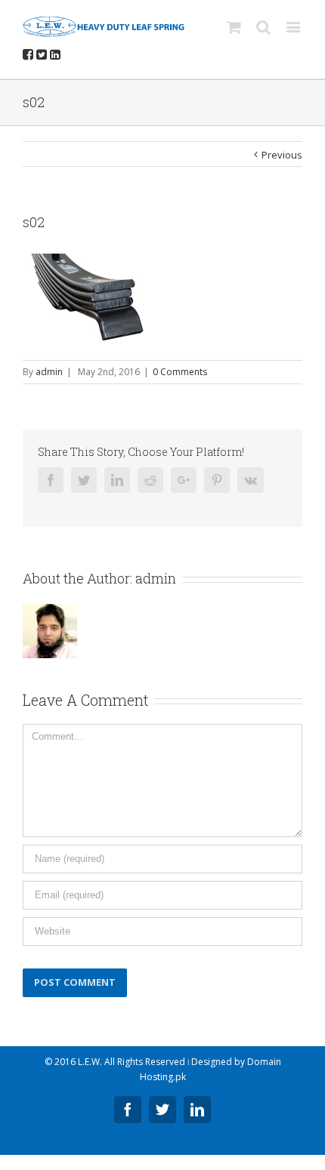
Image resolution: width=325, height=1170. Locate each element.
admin (49, 371)
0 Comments (180, 371)
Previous (282, 155)
